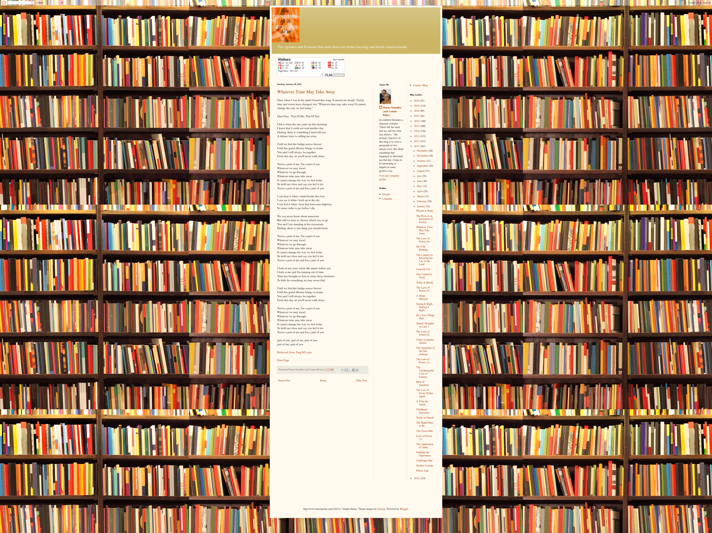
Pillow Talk (422, 470)
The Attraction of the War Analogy (425, 351)
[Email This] (343, 370)
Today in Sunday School (425, 341)
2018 (417, 110)
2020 (417, 100)
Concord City (423, 269)
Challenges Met (424, 460)
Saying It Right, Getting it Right (424, 307)
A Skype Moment (422, 297)
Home (323, 380)
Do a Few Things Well (425, 316)
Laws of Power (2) (424, 437)
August (421, 171)
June (419, 181)
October (421, 161)
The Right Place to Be (424, 424)
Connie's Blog (420, 85)
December (422, 150)
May (419, 186)
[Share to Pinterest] (357, 370)
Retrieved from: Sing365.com (294, 352)
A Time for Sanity (422, 402)
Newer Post (284, 380)
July (419, 176)
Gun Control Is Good (424, 275)
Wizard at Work (424, 210)
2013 (417, 136)
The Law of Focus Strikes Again (424, 393)
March (420, 196)
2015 (417, 126)
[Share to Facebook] (353, 370)
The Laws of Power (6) (423, 240)
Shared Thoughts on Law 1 (425, 325)
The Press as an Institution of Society (424, 219)
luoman (381, 509)
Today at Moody (425, 282)
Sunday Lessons (424, 465)
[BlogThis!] (346, 370)
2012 (417, 141)
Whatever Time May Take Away (306, 92)
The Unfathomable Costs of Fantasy (425, 371)
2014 (417, 131)
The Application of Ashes (424, 445)
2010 (417, 478)
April (420, 191)
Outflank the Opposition (423, 453)
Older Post (361, 380)
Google (386, 194)
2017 (417, 116)
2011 (417, 146)
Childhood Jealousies (422, 411)
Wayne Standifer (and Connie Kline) (392, 111)
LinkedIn (387, 198)
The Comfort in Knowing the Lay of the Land (424, 259)
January (421, 206)
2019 (417, 105)
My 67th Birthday (422, 248)
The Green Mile (424, 431)
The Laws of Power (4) (423, 333)
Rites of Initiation (422, 383)
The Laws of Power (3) (423, 360)
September (423, 166)
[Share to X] (350, 370)
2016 (417, 121)
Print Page (283, 360)
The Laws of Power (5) (423, 289)
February (422, 201)
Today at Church (425, 417)
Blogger (404, 509)
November (423, 155)
